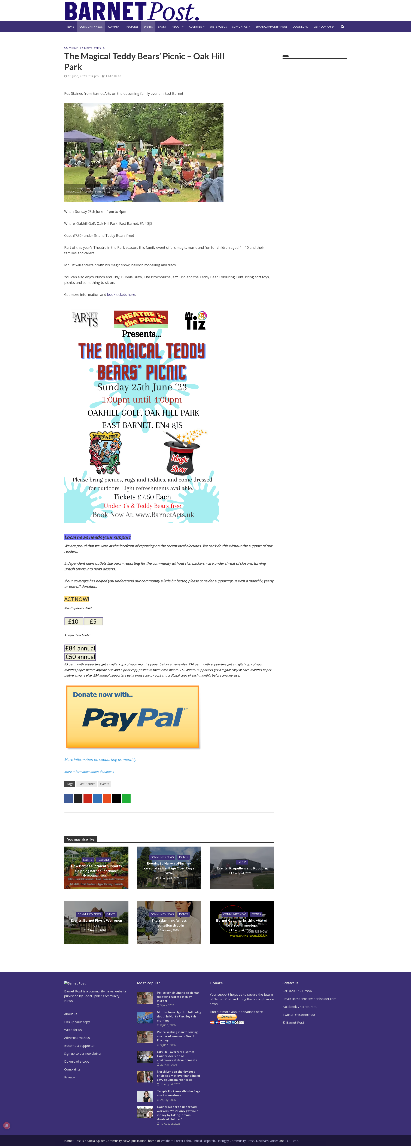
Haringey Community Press (235, 1141)
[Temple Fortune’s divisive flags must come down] (145, 1096)
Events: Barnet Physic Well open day (96, 922)
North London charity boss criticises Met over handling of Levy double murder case (178, 1075)
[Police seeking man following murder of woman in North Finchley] (145, 1037)
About (176, 26)
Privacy (69, 1077)
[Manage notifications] (6, 1125)
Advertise (195, 26)
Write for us (218, 26)
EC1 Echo (291, 1141)
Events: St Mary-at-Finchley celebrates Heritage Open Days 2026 (169, 868)
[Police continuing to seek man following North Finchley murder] (145, 997)
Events (148, 26)
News (70, 26)
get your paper (324, 26)
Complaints (72, 1069)
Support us (239, 26)
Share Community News (271, 26)
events (104, 784)
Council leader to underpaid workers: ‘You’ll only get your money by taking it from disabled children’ (177, 1113)
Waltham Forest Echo (176, 1141)
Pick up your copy (77, 1022)
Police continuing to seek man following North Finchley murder (178, 996)
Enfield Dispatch (204, 1141)
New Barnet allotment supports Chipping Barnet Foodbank (96, 868)
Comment (114, 26)
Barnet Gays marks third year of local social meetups (242, 922)
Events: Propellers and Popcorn (242, 868)
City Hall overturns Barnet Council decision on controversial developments (177, 1056)
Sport (162, 26)
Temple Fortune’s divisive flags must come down (178, 1093)
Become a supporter (79, 1045)
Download (300, 26)
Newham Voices (267, 1141)
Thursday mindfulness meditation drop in (169, 922)
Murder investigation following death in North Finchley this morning (179, 1016)
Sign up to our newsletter (83, 1053)
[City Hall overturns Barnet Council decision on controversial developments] (145, 1056)
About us (70, 1014)
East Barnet (87, 784)
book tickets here (121, 294)
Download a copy (76, 1061)
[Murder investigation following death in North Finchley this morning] (145, 1017)
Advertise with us (77, 1037)
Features (132, 26)
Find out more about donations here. (237, 1012)
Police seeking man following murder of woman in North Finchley (177, 1036)
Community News (91, 26)
